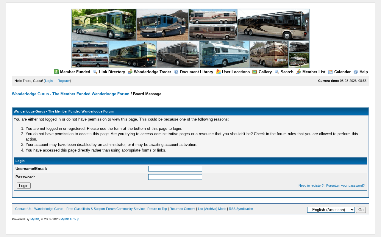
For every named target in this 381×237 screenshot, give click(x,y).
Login (49, 80)
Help (364, 72)
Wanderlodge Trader (152, 72)
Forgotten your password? (345, 185)
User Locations (236, 72)
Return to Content (182, 209)
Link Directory (112, 72)
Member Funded (75, 72)
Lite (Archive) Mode (212, 209)
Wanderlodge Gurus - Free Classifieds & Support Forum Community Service (89, 209)
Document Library (196, 72)
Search (287, 72)
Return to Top (157, 209)
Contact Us (23, 209)
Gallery (265, 72)
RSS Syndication (241, 209)
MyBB (34, 219)
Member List (313, 72)
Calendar (342, 72)
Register (64, 80)
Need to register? (311, 185)
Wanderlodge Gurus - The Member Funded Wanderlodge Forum (70, 94)
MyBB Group (69, 219)
